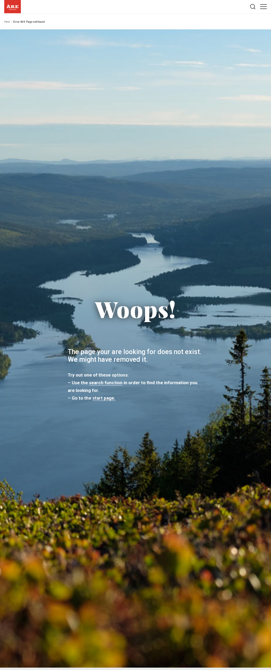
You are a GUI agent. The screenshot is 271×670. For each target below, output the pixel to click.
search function (106, 382)
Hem (7, 21)
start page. (103, 397)
